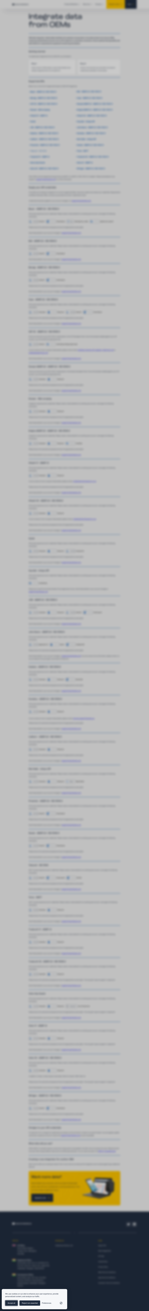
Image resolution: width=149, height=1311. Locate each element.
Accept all (11, 1303)
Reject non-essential (30, 1303)
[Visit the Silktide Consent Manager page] (61, 1303)
